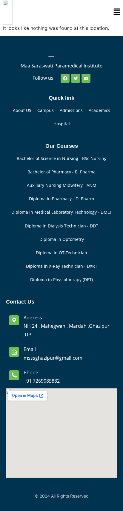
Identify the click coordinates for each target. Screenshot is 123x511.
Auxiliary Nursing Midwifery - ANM (61, 185)
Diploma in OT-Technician (61, 253)
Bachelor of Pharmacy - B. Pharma (61, 172)
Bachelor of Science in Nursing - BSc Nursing (62, 158)
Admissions (71, 110)
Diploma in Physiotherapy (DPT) (61, 279)
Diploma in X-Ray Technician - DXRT (61, 266)
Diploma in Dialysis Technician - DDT (61, 226)
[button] (117, 12)
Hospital (61, 124)
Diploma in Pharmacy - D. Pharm (61, 198)
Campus (45, 110)
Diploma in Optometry (61, 239)
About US (22, 110)
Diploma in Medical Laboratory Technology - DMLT (61, 212)
